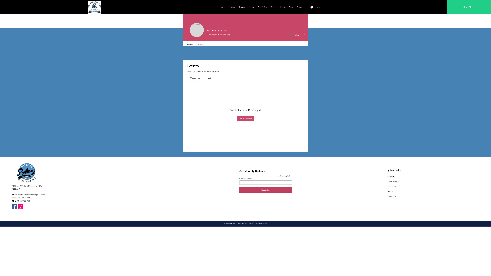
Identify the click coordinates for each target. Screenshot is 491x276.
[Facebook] (14, 206)
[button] (232, 7)
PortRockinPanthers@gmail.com (31, 194)
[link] (195, 78)
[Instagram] (20, 206)
